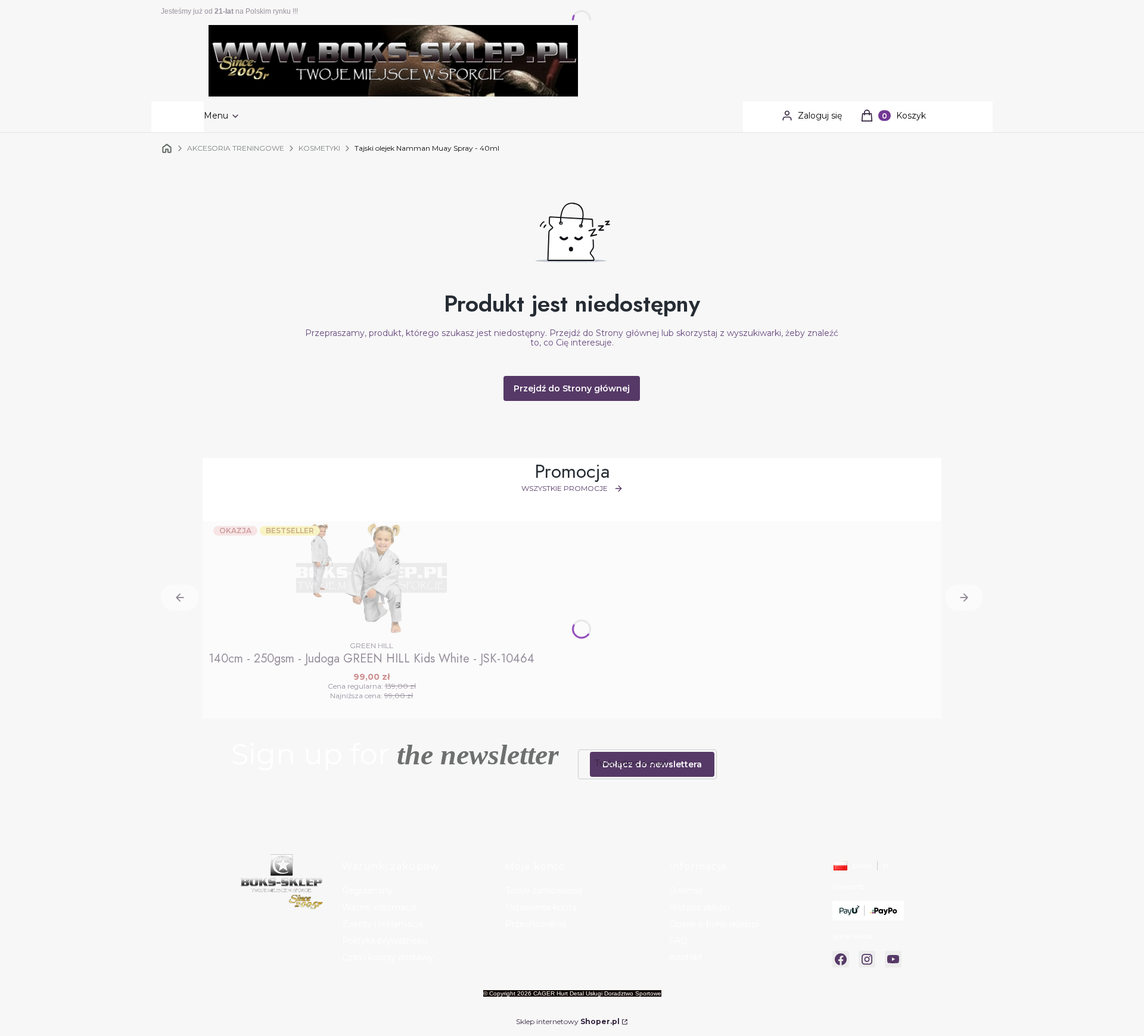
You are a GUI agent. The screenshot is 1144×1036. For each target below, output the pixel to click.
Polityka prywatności (385, 940)
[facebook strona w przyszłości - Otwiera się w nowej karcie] (840, 959)
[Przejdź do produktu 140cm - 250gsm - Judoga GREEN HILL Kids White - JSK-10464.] (372, 577)
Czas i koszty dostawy (387, 957)
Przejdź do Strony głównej (572, 388)
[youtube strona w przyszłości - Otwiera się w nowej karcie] (893, 959)
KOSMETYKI (319, 148)
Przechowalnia (535, 924)
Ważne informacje (379, 907)
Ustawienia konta (541, 907)
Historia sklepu (699, 907)
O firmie (686, 890)
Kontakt (685, 957)
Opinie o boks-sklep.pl (714, 924)
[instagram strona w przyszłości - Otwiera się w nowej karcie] (867, 959)
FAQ (678, 940)
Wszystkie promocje (564, 488)
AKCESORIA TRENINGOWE (235, 148)
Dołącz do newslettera (652, 764)
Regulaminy (367, 890)
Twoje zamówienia (543, 890)
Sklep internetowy (568, 1021)
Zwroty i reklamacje (383, 924)
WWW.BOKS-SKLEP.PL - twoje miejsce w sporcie (167, 148)
